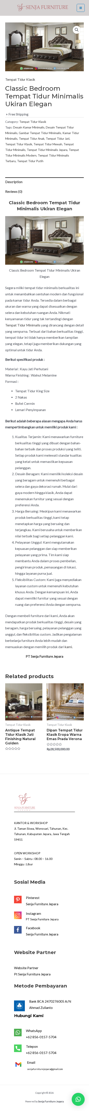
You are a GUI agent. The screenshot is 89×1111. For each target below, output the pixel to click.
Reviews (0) (13, 191)
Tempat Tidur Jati (58, 138)
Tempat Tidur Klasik (20, 79)
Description (13, 182)
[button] (78, 1099)
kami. (69, 647)
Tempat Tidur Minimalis (22, 325)
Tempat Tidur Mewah (47, 144)
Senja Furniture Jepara (42, 904)
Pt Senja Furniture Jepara (32, 974)
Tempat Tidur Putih (30, 161)
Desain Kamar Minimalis (28, 127)
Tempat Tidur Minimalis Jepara (47, 150)
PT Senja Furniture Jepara (42, 919)
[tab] (44, 182)
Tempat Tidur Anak (31, 138)
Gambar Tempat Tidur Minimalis (40, 133)
